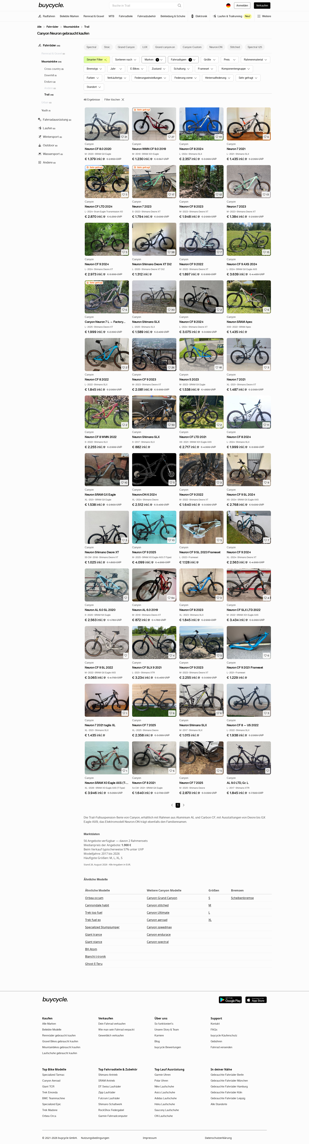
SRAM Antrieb (106, 1080)
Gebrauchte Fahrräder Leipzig (228, 1098)
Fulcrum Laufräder (109, 1098)
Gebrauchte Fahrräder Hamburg (229, 1086)
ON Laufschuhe (163, 1116)
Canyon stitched (158, 905)
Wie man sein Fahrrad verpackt (116, 1029)
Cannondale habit (97, 905)
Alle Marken (49, 1023)
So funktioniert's (163, 1023)
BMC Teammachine (53, 1098)
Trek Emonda (50, 1092)
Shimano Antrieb (107, 1074)
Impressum (150, 1138)
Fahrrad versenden (221, 1047)
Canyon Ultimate (158, 912)
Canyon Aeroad (51, 1080)
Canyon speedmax (159, 927)
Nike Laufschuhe (164, 1086)
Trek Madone (49, 1110)
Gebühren (216, 1041)
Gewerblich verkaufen (111, 1035)
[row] (142, 109)
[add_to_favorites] (125, 598)
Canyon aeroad (157, 920)
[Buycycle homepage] (51, 5)
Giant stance (93, 942)
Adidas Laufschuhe (165, 1098)
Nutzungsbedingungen (95, 1138)
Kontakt (215, 1023)
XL (210, 920)
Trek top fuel (93, 912)
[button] (95, 159)
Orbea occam (94, 898)
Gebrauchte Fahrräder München (229, 1080)
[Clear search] (179, 5)
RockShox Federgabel (111, 1110)
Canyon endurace (159, 934)
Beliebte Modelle (51, 1029)
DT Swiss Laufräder (109, 1086)
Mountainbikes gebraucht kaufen (61, 1047)
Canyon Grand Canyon (162, 898)
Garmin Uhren (162, 1074)
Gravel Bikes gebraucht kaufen (60, 1041)
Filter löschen (112, 99)
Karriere (159, 1035)
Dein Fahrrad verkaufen (112, 1023)
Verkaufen (262, 5)
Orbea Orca (49, 1116)
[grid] (142, 109)
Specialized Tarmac (53, 1074)
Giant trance (93, 934)
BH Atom (91, 949)
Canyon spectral (158, 942)
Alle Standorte (219, 1104)
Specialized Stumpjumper (102, 927)
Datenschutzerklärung (218, 1138)
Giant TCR (48, 1086)
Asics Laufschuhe (164, 1092)
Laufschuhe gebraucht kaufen (59, 1053)
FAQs (214, 1029)
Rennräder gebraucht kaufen (59, 1035)
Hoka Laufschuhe (164, 1104)
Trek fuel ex (93, 920)
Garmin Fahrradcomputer (112, 1116)
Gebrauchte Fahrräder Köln (226, 1092)
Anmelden (242, 5)
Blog (157, 1041)
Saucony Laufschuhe (166, 1110)
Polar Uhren (161, 1080)
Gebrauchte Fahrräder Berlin (227, 1074)
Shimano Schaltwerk (110, 1104)
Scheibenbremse (242, 898)
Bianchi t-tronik (95, 956)
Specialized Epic (51, 1104)
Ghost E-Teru (93, 964)
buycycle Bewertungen (167, 1047)
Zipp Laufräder (106, 1092)
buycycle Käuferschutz (224, 1035)
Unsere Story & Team (166, 1029)
